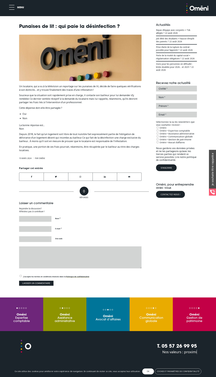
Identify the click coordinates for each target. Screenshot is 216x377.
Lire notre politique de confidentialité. (176, 158)
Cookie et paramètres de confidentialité (178, 371)
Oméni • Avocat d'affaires (172, 142)
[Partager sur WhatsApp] (80, 177)
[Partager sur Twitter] (56, 177)
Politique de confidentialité (77, 276)
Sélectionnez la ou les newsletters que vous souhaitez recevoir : (175, 123)
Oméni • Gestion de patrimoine (175, 139)
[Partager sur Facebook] (31, 177)
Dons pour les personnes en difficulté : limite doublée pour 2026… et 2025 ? (174, 65)
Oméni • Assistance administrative (176, 133)
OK (148, 371)
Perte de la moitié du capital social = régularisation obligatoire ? (173, 57)
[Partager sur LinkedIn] (105, 177)
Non (24, 118)
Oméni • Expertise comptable (174, 130)
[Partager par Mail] (129, 177)
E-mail (58, 228)
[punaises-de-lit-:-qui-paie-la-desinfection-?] (80, 58)
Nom (58, 218)
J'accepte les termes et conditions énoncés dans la (56, 276)
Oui (24, 113)
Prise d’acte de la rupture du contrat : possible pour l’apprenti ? (173, 48)
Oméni (42, 158)
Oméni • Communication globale (176, 136)
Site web (58, 238)
